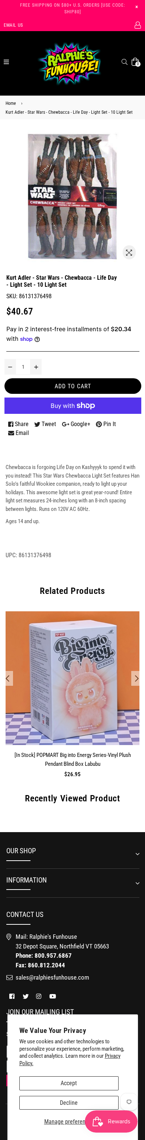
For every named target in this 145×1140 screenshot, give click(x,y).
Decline (69, 1102)
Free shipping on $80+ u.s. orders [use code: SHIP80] (72, 8)
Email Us (13, 25)
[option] (70, 700)
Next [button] (136, 678)
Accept (69, 1083)
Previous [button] (7, 678)
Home (11, 103)
